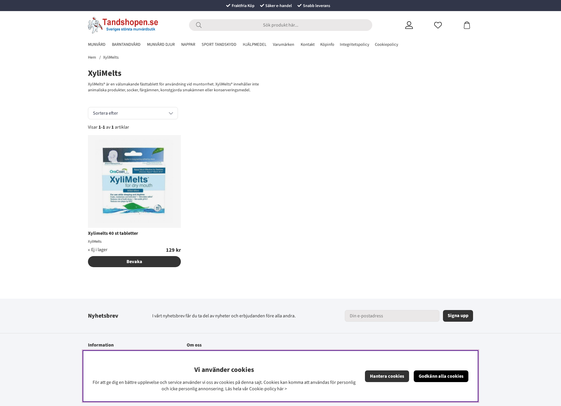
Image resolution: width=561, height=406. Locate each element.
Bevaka (134, 261)
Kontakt (308, 44)
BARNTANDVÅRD (126, 44)
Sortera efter (105, 113)
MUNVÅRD (96, 44)
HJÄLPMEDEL (254, 44)
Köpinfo (327, 44)
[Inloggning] (416, 25)
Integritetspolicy (354, 44)
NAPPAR (188, 44)
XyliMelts (111, 57)
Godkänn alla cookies (441, 376)
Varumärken (283, 44)
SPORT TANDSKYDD (219, 44)
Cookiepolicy (386, 44)
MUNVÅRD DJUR (161, 44)
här (280, 389)
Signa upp (458, 315)
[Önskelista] (445, 25)
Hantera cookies (387, 376)
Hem (92, 57)
